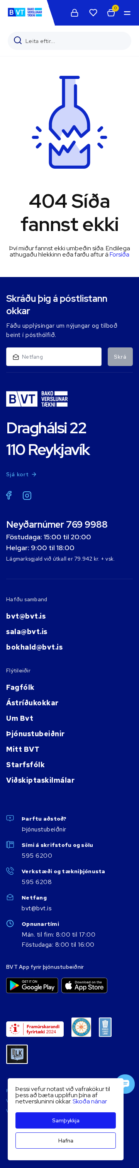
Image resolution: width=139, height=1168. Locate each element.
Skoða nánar (90, 1101)
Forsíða (119, 254)
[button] (126, 13)
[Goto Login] (93, 13)
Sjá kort (17, 474)
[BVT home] (25, 16)
